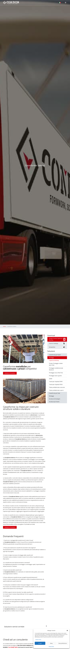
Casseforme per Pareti (55, 354)
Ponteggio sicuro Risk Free (56, 372)
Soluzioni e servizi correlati (14, 626)
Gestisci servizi (38, 639)
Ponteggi (51, 357)
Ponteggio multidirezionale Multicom (56, 369)
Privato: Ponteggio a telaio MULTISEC (56, 364)
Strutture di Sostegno (54, 399)
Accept (40, 643)
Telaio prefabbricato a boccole (57, 387)
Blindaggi (51, 396)
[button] (67, 630)
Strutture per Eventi (54, 401)
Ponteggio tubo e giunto (55, 375)
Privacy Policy (51, 646)
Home (4, 326)
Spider (50, 378)
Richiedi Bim (52, 347)
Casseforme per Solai (54, 393)
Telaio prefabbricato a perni (56, 390)
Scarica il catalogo (53, 343)
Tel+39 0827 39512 (13, 647)
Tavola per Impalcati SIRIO (56, 381)
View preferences (62, 643)
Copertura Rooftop (54, 360)
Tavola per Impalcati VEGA (55, 384)
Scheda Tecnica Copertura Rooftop (55, 339)
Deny (51, 643)
